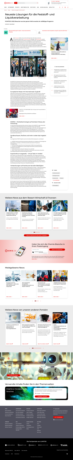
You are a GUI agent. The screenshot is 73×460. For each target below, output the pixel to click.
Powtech (17, 37)
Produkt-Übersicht (29, 417)
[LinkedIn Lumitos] (67, 453)
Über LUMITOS (17, 450)
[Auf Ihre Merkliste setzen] (59, 7)
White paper (39, 427)
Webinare (39, 430)
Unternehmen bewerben (20, 415)
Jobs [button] (38, 7)
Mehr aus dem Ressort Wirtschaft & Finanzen (36, 235)
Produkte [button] (17, 7)
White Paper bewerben (41, 415)
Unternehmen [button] (11, 7)
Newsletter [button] (51, 7)
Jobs (38, 428)
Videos (27, 428)
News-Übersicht (8, 415)
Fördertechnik (39, 39)
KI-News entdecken (13, 375)
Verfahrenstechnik (26, 39)
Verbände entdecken (19, 414)
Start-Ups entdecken (19, 412)
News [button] (5, 7)
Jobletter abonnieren (20, 425)
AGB (12, 453)
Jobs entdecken (19, 423)
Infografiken (28, 425)
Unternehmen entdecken (20, 410)
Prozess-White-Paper (41, 414)
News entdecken (8, 410)
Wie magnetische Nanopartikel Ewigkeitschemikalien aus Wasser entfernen (60, 76)
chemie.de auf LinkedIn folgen (59, 419)
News (38, 423)
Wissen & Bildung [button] (44, 7)
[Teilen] (62, 7)
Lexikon (27, 423)
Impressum (7, 453)
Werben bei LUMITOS (9, 450)
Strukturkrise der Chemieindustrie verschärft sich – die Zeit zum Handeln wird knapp (60, 82)
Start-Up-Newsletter (9, 414)
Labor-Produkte (29, 412)
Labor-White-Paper (40, 412)
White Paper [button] (33, 7)
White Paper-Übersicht (41, 417)
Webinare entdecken (9, 423)
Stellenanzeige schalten (20, 427)
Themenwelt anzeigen (42, 396)
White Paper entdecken (41, 410)
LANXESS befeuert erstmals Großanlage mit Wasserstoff (59, 87)
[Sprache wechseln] (65, 7)
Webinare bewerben (8, 425)
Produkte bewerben (30, 415)
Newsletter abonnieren (57, 249)
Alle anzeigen (56, 180)
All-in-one (39, 432)
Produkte (39, 425)
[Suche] (37, 3)
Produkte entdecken (30, 410)
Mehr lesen (34, 259)
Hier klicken (41, 252)
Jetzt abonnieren (58, 417)
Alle (15, 2)
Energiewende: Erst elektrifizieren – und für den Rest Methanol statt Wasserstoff (60, 71)
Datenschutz (17, 453)
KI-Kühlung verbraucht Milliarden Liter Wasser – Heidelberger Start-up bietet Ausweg (60, 91)
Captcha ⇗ (45, 253)
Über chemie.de (24, 450)
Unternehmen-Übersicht (20, 417)
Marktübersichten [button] (25, 7)
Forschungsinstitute (30, 427)
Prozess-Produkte (29, 414)
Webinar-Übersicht (8, 427)
